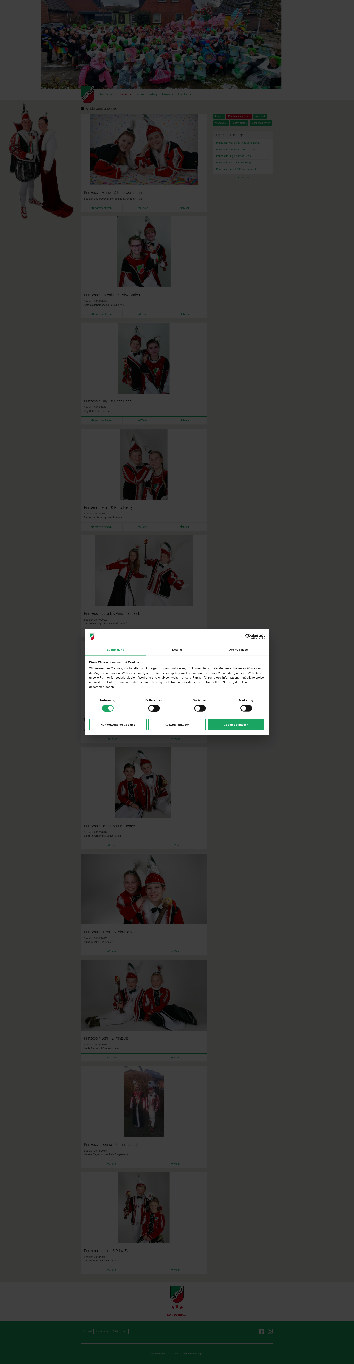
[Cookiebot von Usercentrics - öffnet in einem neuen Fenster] (247, 637)
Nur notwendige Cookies (118, 724)
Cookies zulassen (236, 724)
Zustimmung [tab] (116, 649)
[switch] (154, 708)
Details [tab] (177, 649)
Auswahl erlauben (177, 724)
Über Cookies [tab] (238, 649)
